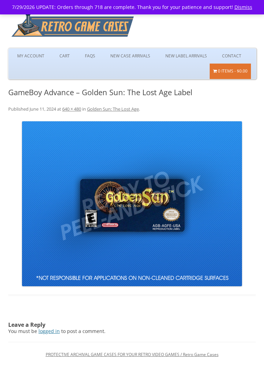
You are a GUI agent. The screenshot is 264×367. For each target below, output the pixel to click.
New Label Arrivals (186, 56)
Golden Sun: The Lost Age (113, 109)
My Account (30, 56)
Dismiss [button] (243, 7)
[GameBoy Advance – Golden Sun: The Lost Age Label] (132, 203)
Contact (231, 56)
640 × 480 (71, 109)
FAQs (90, 56)
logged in (49, 331)
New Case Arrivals (130, 56)
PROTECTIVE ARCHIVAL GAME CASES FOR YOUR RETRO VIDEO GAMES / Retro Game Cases (132, 354)
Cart (64, 56)
